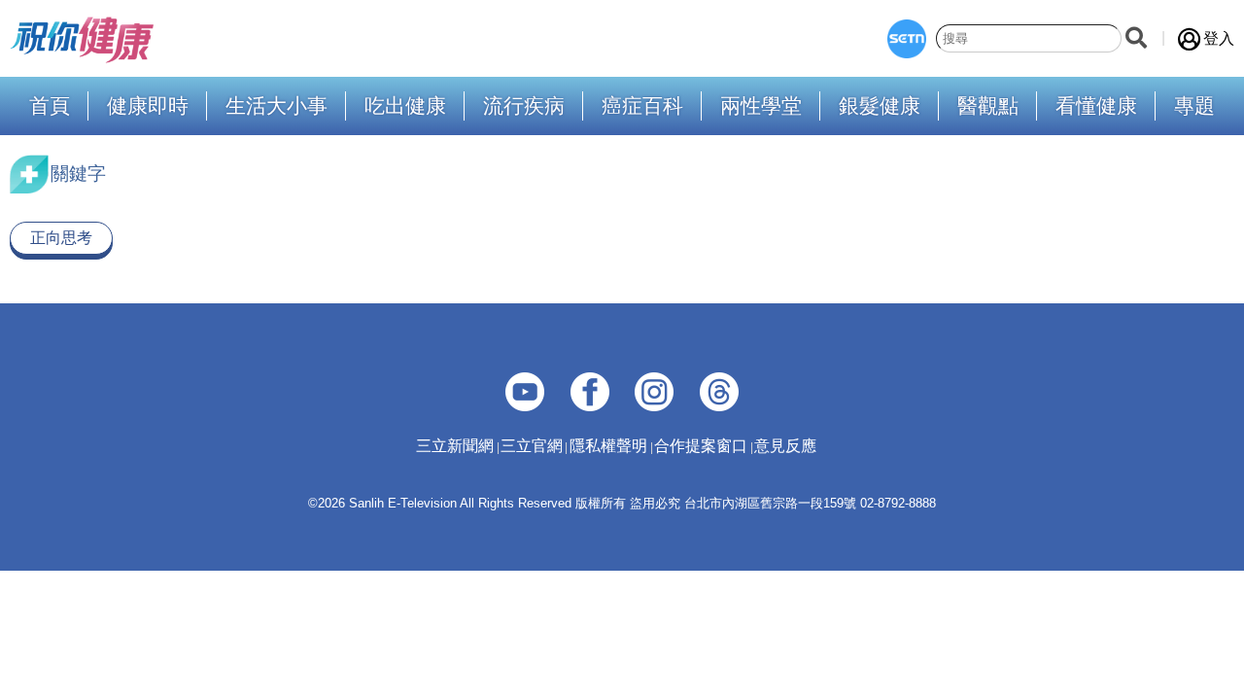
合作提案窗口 (700, 446)
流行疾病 (524, 106)
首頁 (49, 106)
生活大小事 (276, 106)
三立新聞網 (455, 446)
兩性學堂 (761, 106)
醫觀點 (988, 106)
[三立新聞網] (906, 38)
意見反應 (785, 446)
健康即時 (148, 106)
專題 (1194, 106)
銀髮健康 (879, 106)
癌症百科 (642, 106)
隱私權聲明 (608, 446)
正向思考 (61, 237)
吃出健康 (405, 106)
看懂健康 (1096, 106)
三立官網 (532, 446)
